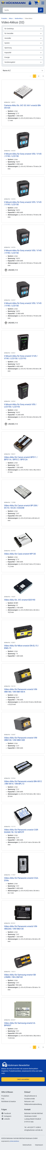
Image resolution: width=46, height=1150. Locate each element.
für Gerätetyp (9, 29)
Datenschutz (27, 1145)
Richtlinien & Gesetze (8, 1101)
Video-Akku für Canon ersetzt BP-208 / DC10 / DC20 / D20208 (21, 506)
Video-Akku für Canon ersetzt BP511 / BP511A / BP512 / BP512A (21, 458)
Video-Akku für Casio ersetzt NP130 (20, 554)
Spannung (8, 48)
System (7, 43)
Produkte (4, 18)
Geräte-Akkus (19, 18)
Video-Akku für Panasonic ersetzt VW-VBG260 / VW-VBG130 (20, 927)
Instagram (7, 1116)
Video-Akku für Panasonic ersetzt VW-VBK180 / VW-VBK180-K (20, 690)
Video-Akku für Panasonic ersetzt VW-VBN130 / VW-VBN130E (20, 739)
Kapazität (7, 52)
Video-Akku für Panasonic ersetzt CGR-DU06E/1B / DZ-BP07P (21, 830)
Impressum (39, 1145)
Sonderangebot (9, 62)
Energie (7, 57)
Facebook (7, 1113)
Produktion (5, 1096)
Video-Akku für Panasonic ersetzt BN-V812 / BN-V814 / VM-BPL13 (23, 782)
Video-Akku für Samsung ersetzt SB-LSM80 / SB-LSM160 (20, 976)
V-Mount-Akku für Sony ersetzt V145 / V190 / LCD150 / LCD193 (21, 357)
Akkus (11, 18)
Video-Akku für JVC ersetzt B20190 (19, 600)
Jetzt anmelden (23, 1079)
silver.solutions (14, 1141)
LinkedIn (7, 1119)
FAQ (2, 1099)
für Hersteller (8, 33)
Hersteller (7, 38)
